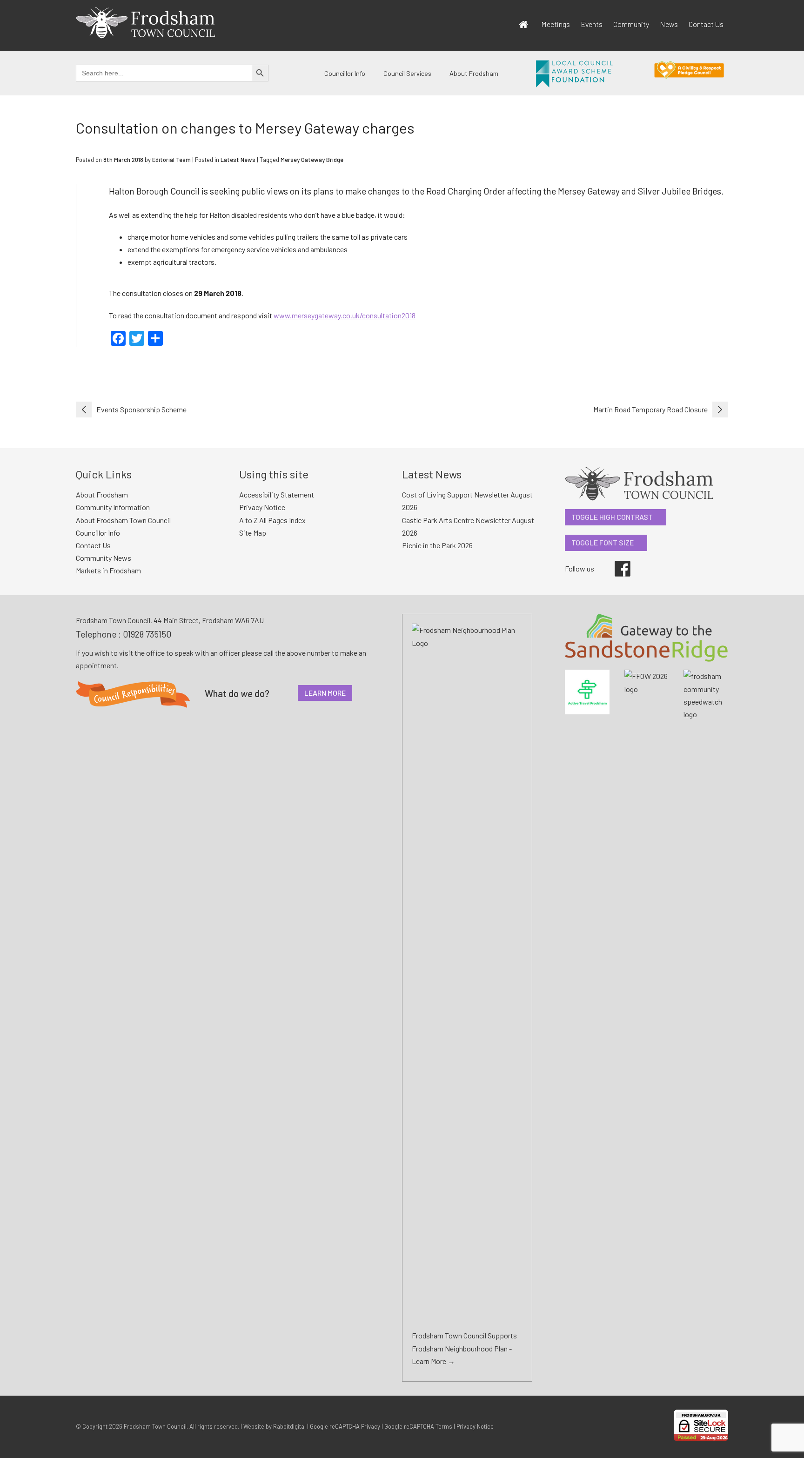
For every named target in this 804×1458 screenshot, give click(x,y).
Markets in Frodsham (108, 570)
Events (592, 24)
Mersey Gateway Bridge (312, 159)
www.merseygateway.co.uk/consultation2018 (344, 315)
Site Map (252, 532)
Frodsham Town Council (155, 1426)
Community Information (113, 507)
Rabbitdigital (289, 1426)
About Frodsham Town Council (123, 520)
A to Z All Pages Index (272, 520)
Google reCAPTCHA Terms (418, 1426)
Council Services (407, 73)
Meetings (555, 24)
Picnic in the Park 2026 (437, 545)
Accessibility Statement (276, 494)
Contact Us (706, 24)
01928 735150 (147, 634)
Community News (103, 557)
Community (631, 24)
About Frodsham (473, 73)
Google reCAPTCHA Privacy (345, 1426)
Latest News (238, 159)
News (669, 24)
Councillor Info (344, 73)
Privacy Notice (262, 507)
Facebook (616, 560)
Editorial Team (171, 159)
